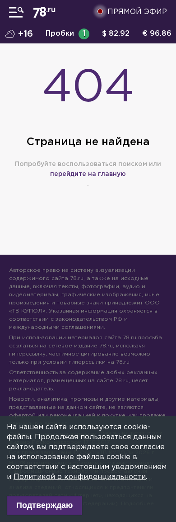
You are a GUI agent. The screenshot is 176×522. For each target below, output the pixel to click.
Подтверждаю (44, 505)
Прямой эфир (137, 12)
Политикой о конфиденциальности (80, 477)
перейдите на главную (88, 174)
